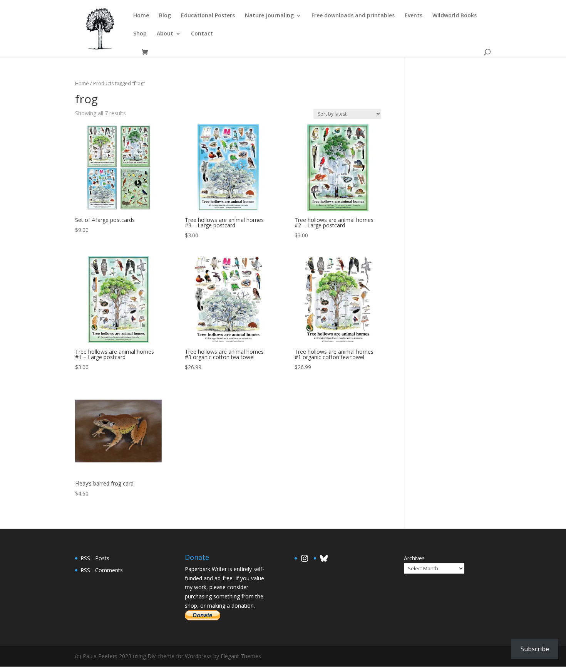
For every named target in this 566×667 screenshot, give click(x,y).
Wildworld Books (454, 16)
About (165, 34)
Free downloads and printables (353, 16)
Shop (140, 34)
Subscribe (535, 649)
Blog (165, 16)
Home (141, 16)
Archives (414, 558)
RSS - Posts (94, 558)
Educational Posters (208, 16)
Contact (202, 34)
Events (413, 16)
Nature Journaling (269, 16)
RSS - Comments (101, 570)
